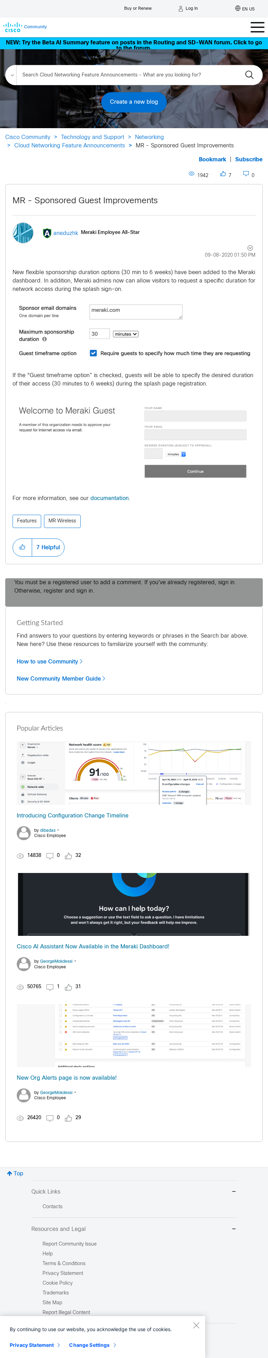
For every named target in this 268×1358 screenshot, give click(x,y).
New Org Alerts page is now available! (67, 1078)
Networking (149, 137)
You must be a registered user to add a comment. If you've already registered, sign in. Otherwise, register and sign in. (125, 587)
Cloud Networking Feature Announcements (69, 145)
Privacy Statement (32, 1345)
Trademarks (56, 1293)
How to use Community (47, 662)
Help (48, 1254)
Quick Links (45, 1192)
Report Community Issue (70, 1244)
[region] (102, 1337)
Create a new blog (134, 102)
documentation (109, 498)
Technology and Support (92, 137)
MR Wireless (62, 521)
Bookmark (212, 159)
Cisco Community (27, 137)
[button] (134, 331)
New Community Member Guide (59, 679)
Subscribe (249, 159)
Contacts (52, 1207)
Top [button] (18, 1173)
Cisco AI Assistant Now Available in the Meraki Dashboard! (93, 946)
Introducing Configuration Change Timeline (72, 816)
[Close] (196, 1325)
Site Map (52, 1303)
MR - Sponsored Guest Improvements (85, 201)
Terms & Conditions (64, 1264)
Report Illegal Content (66, 1313)
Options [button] (246, 249)
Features (27, 521)
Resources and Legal (58, 1229)
